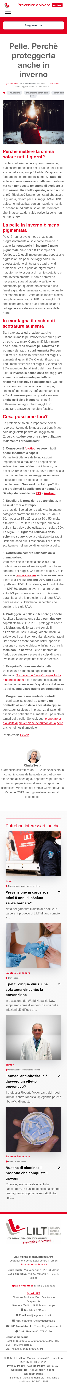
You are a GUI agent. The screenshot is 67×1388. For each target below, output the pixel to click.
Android (49, 493)
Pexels (24, 735)
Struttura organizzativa (33, 1264)
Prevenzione (14, 93)
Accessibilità (19, 1369)
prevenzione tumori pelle (37, 93)
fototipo (30, 448)
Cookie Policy (36, 1365)
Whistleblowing (33, 1373)
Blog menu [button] (32, 25)
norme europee (26, 575)
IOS (38, 493)
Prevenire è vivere (39, 5)
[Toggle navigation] (8, 11)
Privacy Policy (16, 1365)
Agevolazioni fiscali (42, 1369)
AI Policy (52, 1365)
